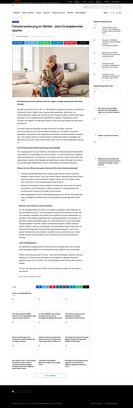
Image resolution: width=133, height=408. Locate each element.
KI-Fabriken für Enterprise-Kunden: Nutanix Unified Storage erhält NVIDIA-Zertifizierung (77, 339)
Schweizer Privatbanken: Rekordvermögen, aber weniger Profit (49, 362)
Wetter (105, 13)
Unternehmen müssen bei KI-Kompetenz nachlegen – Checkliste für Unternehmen (75, 316)
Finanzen (91, 2)
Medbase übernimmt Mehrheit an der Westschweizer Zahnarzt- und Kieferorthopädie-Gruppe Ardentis (109, 162)
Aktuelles (70, 2)
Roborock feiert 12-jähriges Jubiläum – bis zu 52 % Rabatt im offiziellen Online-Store (36, 2)
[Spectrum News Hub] (20, 7)
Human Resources (99, 1)
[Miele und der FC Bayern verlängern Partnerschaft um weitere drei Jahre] (97, 55)
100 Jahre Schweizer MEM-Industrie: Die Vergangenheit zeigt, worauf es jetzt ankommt (24, 316)
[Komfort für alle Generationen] (107, 125)
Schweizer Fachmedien (22, 36)
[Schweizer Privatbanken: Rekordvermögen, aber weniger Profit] (51, 351)
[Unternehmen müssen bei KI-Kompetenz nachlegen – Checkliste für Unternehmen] (77, 305)
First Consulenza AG (42, 403)
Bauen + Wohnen (77, 1)
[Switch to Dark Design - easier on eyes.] (117, 13)
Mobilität (106, 2)
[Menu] (120, 13)
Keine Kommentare (49, 36)
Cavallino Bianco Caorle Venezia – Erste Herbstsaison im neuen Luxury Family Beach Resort (111, 30)
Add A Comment (50, 375)
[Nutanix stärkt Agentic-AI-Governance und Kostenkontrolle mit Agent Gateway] (24, 328)
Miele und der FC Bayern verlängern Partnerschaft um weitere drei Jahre (111, 54)
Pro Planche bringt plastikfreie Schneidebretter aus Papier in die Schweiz (111, 65)
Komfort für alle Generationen (108, 135)
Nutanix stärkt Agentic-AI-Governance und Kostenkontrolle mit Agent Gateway (23, 339)
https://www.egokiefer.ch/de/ (30, 276)
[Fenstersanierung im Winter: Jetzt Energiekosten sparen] (50, 72)
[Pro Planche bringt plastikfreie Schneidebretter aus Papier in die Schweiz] (97, 65)
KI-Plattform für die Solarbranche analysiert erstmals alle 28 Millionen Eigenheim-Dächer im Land (76, 363)
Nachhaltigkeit (116, 2)
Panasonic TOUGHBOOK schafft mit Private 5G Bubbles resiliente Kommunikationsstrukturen (111, 42)
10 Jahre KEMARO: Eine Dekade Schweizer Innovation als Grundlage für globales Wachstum (50, 316)
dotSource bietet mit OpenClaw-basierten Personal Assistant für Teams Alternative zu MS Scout (50, 339)
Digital (84, 2)
